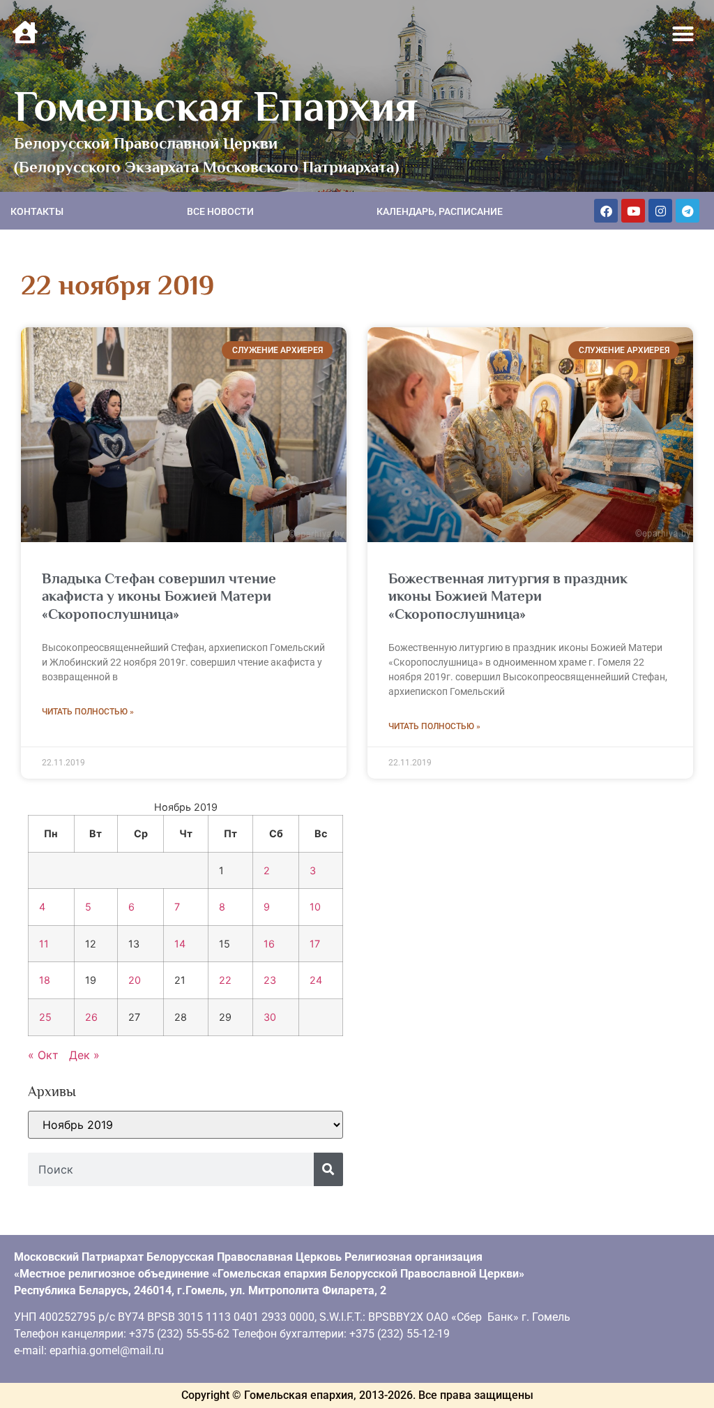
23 (270, 980)
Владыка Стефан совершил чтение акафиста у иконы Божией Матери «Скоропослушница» (159, 596)
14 (179, 944)
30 (270, 1017)
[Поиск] (328, 1169)
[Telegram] (687, 211)
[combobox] (171, 1169)
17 (315, 944)
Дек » (84, 1055)
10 (315, 907)
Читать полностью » (88, 712)
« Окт (43, 1055)
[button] (683, 34)
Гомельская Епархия (216, 106)
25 (45, 1017)
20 (134, 980)
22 (225, 980)
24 (316, 980)
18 (44, 980)
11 (44, 944)
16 (269, 944)
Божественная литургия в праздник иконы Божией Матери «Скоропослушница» (508, 596)
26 (91, 1017)
